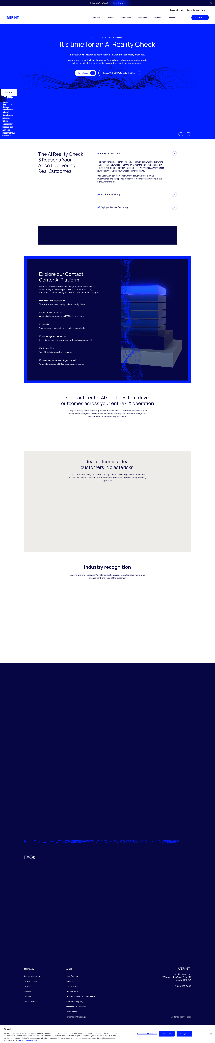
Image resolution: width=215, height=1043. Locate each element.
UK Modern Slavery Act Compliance (80, 996)
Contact (27, 996)
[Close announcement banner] (211, 3)
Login (183, 10)
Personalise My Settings (76, 1017)
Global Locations (31, 1001)
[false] (211, 1034)
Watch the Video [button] (6, 105)
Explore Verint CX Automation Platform (119, 73)
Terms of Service (73, 981)
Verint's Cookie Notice (27, 1040)
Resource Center (31, 986)
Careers (27, 991)
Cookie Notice (72, 991)
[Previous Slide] (180, 134)
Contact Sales (174, 10)
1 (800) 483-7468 (183, 986)
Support (189, 10)
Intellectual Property (74, 1001)
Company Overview (32, 976)
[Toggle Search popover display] (183, 17)
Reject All (167, 1034)
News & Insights (30, 981)
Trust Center (71, 1012)
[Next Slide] (188, 134)
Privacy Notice (72, 986)
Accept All (184, 1034)
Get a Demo (200, 17)
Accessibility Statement (76, 1006)
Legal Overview (72, 976)
